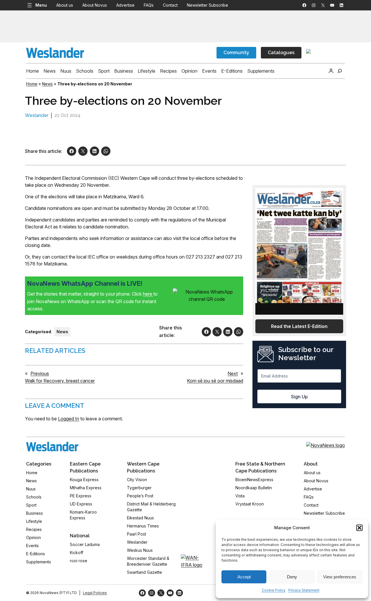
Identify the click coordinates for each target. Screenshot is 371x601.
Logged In (68, 419)
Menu (41, 5)
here (148, 294)
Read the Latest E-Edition (299, 326)
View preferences (339, 576)
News (47, 83)
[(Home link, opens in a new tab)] (52, 446)
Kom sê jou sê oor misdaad (215, 381)
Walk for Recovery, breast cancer (60, 381)
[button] (359, 528)
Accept (244, 576)
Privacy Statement (303, 590)
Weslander (36, 115)
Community (236, 52)
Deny (292, 576)
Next (233, 373)
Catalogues (281, 52)
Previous (39, 373)
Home (31, 83)
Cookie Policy (273, 590)
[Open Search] (339, 71)
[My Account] (331, 70)
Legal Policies (95, 593)
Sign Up (299, 397)
